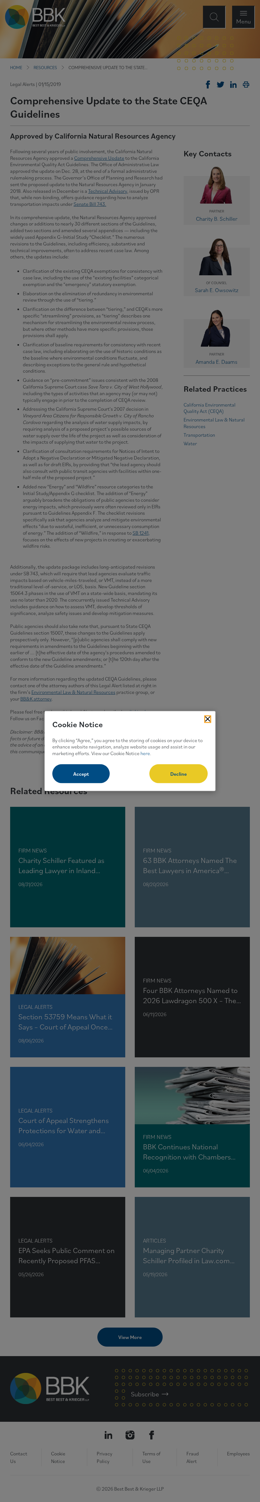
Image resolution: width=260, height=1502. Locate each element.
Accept (81, 773)
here (145, 753)
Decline (178, 773)
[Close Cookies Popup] (207, 719)
